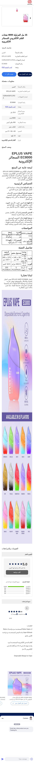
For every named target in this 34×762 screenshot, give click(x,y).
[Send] (2, 759)
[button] (29, 686)
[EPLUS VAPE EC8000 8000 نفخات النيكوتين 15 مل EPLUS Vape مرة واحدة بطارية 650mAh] (20, 683)
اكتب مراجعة (17, 572)
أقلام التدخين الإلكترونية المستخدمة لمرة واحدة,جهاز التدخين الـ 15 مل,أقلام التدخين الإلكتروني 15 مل (19, 643)
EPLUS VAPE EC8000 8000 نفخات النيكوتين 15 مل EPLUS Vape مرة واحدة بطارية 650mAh (21, 698)
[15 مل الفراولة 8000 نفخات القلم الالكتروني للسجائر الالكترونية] (17, 9)
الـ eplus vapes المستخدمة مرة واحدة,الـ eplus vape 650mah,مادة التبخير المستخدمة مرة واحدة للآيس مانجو (17, 629)
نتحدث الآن (10, 74)
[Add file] (31, 759)
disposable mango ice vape (23, 656)
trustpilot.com (21, 614)
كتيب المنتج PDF (7, 67)
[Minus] (2, 718)
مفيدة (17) (13, 614)
